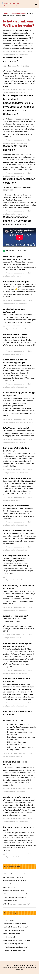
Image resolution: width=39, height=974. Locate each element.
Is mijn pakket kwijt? (9, 937)
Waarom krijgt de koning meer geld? (15, 923)
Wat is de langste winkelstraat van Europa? (17, 894)
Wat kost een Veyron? (10, 900)
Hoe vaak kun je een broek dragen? (15, 950)
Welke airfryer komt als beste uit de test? (16, 940)
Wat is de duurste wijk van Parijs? (14, 944)
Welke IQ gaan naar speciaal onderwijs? (16, 904)
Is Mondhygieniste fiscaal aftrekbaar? (15, 947)
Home (5, 13)
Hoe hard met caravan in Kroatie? (14, 890)
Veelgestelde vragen (18, 13)
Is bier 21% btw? (8, 920)
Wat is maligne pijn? (9, 887)
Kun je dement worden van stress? (14, 897)
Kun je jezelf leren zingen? (11, 884)
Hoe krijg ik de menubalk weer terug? (15, 927)
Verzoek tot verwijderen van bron (15, 51)
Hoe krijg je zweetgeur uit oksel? (13, 930)
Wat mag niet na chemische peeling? (15, 874)
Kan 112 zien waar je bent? (12, 933)
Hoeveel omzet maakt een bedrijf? (14, 880)
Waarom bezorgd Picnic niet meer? (14, 877)
